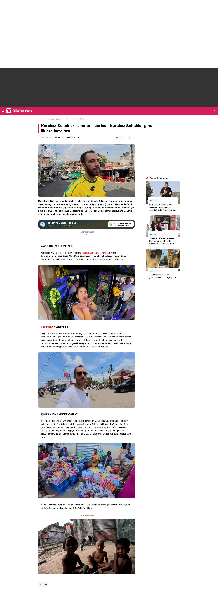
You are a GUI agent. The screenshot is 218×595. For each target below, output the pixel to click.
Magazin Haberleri (56, 119)
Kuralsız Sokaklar (99, 201)
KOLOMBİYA (47, 327)
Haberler (44, 119)
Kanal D (42, 201)
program (43, 584)
